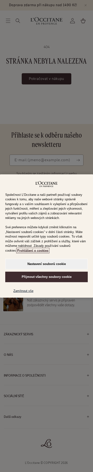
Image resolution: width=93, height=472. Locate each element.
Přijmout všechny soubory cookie (47, 277)
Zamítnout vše (23, 291)
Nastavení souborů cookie (46, 264)
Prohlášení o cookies (32, 250)
